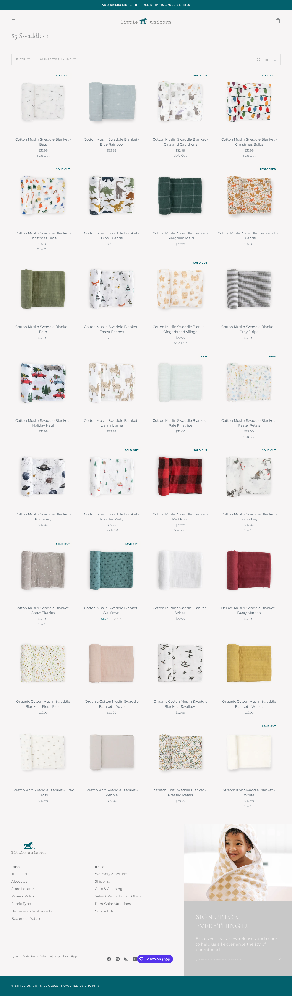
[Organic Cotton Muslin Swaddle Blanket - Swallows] (180, 664)
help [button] (99, 867)
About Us (19, 881)
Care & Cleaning (108, 889)
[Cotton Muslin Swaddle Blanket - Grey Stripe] (249, 289)
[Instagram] (126, 959)
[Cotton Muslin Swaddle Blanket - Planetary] (43, 476)
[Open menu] (18, 20)
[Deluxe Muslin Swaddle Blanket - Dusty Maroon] (249, 570)
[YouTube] (135, 959)
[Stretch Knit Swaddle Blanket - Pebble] (111, 752)
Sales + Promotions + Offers (118, 896)
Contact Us (104, 911)
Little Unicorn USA (32, 985)
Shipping (102, 881)
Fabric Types (21, 904)
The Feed (19, 874)
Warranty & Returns (111, 874)
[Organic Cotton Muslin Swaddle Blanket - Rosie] (111, 664)
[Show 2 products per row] (259, 59)
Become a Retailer (27, 919)
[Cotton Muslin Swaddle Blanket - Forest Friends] (111, 289)
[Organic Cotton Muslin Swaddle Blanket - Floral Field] (43, 664)
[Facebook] (109, 959)
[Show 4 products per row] (275, 59)
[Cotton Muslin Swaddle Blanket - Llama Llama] (111, 383)
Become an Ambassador (32, 911)
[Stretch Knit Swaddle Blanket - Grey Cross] (43, 752)
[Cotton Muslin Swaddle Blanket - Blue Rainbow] (111, 102)
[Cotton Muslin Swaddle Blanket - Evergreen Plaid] (180, 195)
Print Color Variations (113, 904)
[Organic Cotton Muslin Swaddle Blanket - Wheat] (249, 664)
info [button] (15, 867)
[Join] (277, 958)
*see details (179, 5)
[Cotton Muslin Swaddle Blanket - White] (180, 570)
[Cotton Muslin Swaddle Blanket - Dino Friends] (111, 195)
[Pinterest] (118, 959)
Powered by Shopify (80, 985)
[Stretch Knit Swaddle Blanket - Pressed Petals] (180, 752)
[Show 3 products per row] (266, 59)
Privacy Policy (23, 896)
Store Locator (22, 889)
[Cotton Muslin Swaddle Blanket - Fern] (43, 289)
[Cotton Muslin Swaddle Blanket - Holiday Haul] (43, 383)
